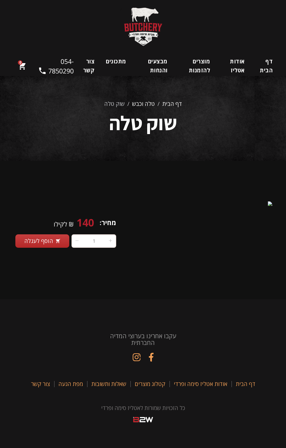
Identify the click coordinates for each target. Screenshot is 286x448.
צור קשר (89, 66)
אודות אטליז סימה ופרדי (200, 384)
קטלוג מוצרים (150, 384)
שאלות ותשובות (108, 384)
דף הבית (266, 66)
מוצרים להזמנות (199, 66)
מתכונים (116, 61)
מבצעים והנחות (158, 66)
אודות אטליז (237, 66)
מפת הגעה (70, 384)
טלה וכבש (143, 104)
